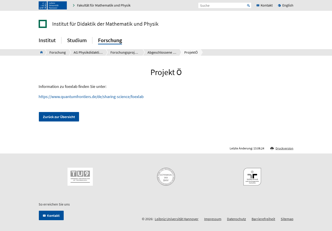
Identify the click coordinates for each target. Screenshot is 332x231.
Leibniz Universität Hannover (177, 219)
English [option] (287, 5)
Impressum (212, 219)
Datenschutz (236, 219)
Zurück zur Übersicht (59, 116)
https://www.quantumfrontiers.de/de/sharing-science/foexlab (91, 96)
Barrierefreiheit (263, 219)
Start (248, 5)
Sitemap (287, 219)
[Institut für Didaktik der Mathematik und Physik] (40, 52)
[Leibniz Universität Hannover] (53, 5)
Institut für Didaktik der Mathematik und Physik (105, 24)
